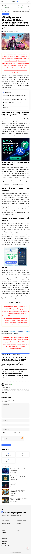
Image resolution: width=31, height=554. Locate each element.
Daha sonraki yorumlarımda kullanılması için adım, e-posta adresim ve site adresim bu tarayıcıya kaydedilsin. (14, 433)
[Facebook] (8, 454)
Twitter (27, 331)
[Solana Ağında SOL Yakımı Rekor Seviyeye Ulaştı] (5, 471)
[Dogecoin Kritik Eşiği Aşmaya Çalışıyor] (5, 478)
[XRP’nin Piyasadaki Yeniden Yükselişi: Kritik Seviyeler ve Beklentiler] (5, 492)
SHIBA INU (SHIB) (13, 501)
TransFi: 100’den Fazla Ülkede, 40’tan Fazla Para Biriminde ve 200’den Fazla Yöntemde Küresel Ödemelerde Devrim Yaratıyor (15, 359)
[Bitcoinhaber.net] (15, 2)
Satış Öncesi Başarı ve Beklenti (12, 102)
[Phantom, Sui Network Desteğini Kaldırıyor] (5, 485)
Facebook (20, 331)
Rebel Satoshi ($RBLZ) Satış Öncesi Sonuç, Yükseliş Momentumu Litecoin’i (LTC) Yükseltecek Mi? (14, 364)
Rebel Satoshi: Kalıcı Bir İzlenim (13, 105)
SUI (11, 486)
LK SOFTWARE (18, 552)
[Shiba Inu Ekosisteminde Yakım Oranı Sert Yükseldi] (5, 500)
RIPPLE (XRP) (12, 495)
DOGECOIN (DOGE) (13, 479)
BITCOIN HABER (6, 31)
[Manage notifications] (28, 548)
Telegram (18, 302)
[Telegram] (8, 460)
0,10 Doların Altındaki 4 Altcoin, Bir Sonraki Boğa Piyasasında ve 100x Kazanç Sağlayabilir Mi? (15, 377)
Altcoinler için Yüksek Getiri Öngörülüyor (15, 99)
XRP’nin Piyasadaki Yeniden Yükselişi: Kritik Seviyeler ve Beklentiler (17, 491)
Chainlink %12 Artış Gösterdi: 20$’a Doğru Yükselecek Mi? (14, 96)
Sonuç (6, 107)
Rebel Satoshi (22, 173)
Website (11, 302)
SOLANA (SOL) (13, 472)
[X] (22, 454)
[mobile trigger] (3, 2)
